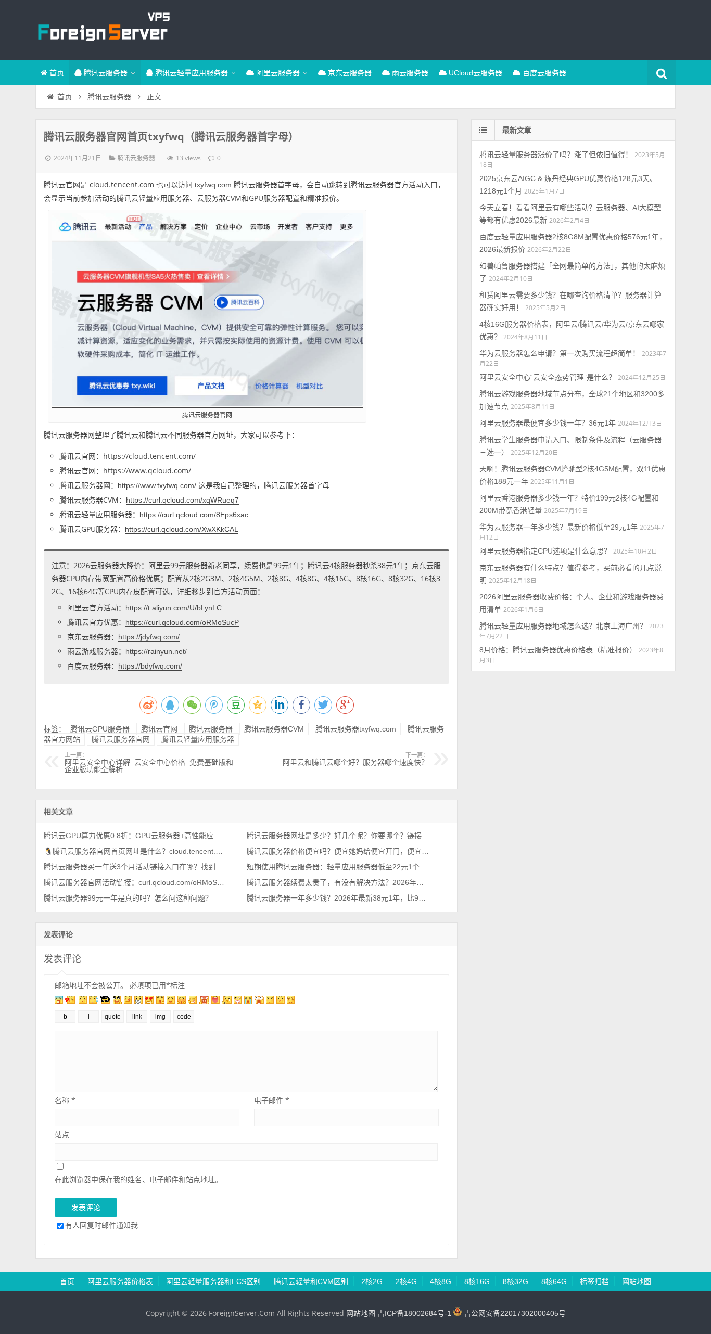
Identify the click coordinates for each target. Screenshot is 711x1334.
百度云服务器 (543, 73)
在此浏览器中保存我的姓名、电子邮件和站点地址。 (138, 1179)
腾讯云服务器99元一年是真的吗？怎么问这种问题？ (128, 898)
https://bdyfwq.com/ (150, 666)
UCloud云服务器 (474, 73)
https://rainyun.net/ (156, 651)
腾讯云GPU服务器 (100, 729)
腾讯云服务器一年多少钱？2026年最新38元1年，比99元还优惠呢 (338, 898)
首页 (55, 73)
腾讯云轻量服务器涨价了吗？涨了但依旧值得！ (555, 154)
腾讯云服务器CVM (274, 729)
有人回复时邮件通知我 (101, 1225)
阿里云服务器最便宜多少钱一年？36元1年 (547, 423)
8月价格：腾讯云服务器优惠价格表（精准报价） (558, 650)
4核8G (440, 1281)
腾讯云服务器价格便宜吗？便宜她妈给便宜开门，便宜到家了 (338, 851)
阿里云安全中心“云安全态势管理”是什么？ (547, 377)
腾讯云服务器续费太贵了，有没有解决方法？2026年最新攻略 (338, 882)
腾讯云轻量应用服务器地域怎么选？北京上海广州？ (563, 626)
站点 (62, 1134)
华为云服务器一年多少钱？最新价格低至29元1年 (558, 527)
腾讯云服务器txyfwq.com (355, 729)
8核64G (554, 1281)
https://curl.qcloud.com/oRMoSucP (182, 622)
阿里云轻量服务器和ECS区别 (213, 1281)
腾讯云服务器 (105, 73)
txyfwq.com (213, 185)
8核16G (477, 1281)
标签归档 (594, 1281)
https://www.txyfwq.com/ (157, 485)
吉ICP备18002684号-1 (414, 1313)
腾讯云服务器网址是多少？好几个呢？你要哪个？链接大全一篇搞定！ (338, 835)
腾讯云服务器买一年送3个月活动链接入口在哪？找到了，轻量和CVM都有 (135, 867)
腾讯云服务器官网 (121, 739)
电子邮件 (271, 1100)
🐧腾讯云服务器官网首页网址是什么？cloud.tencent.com (135, 851)
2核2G (372, 1281)
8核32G (515, 1281)
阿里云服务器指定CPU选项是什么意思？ (545, 551)
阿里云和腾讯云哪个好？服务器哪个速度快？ (355, 759)
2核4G (406, 1281)
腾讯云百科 (103, 28)
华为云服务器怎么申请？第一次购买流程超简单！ (559, 353)
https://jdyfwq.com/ (149, 637)
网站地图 (636, 1281)
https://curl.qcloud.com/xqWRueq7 (182, 500)
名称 (65, 1100)
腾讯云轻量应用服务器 (190, 73)
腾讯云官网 (159, 729)
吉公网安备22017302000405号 (514, 1313)
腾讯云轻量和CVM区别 (311, 1281)
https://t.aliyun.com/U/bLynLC (173, 608)
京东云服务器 (349, 73)
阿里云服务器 (277, 73)
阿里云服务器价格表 (120, 1281)
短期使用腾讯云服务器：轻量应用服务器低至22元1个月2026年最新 (338, 867)
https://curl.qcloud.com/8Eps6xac (193, 514)
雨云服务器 (409, 73)
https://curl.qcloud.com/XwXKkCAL (181, 529)
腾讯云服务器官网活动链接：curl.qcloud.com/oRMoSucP (135, 882)
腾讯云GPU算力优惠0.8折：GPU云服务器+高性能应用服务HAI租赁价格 (135, 835)
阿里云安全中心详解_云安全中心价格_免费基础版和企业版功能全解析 (149, 762)
